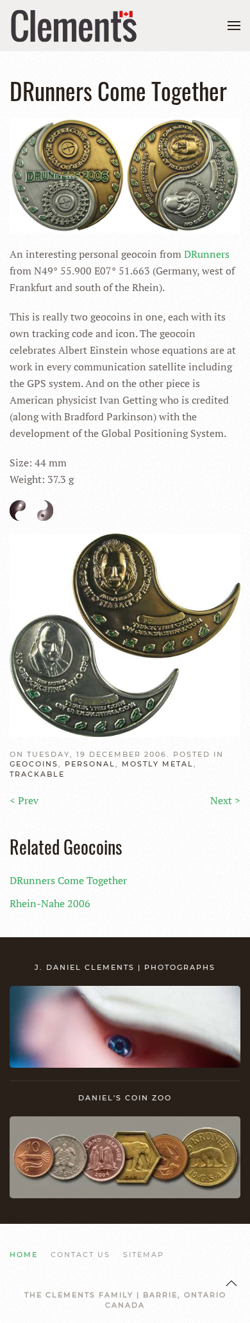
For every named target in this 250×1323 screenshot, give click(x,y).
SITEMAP (143, 1254)
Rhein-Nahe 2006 (50, 903)
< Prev (24, 800)
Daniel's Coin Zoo (125, 1097)
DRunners (206, 254)
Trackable (37, 774)
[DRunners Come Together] (125, 174)
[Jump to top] (231, 1283)
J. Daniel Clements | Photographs (125, 967)
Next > (225, 800)
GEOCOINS (34, 763)
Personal (90, 763)
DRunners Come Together (68, 880)
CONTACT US (80, 1254)
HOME (24, 1254)
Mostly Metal (158, 763)
